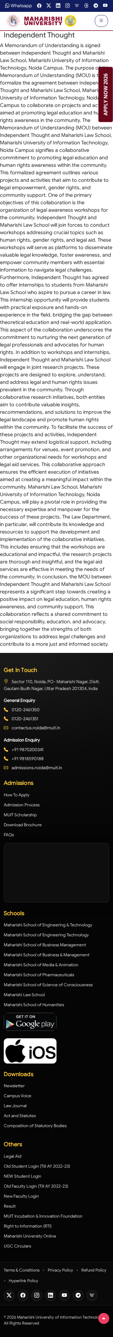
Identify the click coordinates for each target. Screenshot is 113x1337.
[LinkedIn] (50, 1295)
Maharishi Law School (24, 994)
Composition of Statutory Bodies (35, 1125)
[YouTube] (64, 1295)
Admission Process (22, 805)
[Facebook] (23, 1295)
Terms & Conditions (22, 1270)
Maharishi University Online (30, 1236)
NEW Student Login (22, 1176)
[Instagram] (36, 1295)
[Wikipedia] (92, 1295)
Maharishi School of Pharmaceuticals (39, 974)
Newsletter (14, 1085)
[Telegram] (78, 1295)
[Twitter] (9, 1295)
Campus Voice (17, 1095)
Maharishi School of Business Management (45, 945)
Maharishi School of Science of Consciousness (48, 984)
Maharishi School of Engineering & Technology (48, 925)
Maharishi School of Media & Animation (41, 965)
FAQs (9, 834)
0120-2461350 (25, 709)
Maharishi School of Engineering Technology (46, 935)
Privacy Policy (60, 1270)
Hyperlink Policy (23, 1280)
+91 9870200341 (27, 749)
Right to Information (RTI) (27, 1226)
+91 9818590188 (27, 758)
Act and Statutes (20, 1115)
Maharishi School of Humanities (34, 1004)
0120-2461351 (24, 719)
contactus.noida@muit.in (35, 728)
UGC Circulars (17, 1246)
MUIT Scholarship (20, 815)
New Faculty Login (21, 1196)
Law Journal (15, 1105)
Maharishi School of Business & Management (46, 955)
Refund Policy (93, 1270)
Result (10, 1206)
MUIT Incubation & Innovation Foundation (43, 1216)
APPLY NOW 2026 (105, 95)
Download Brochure (23, 825)
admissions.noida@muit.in (36, 767)
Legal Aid (12, 1156)
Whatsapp (21, 5)
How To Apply (17, 795)
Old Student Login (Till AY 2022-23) (37, 1166)
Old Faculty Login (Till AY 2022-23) (36, 1186)
